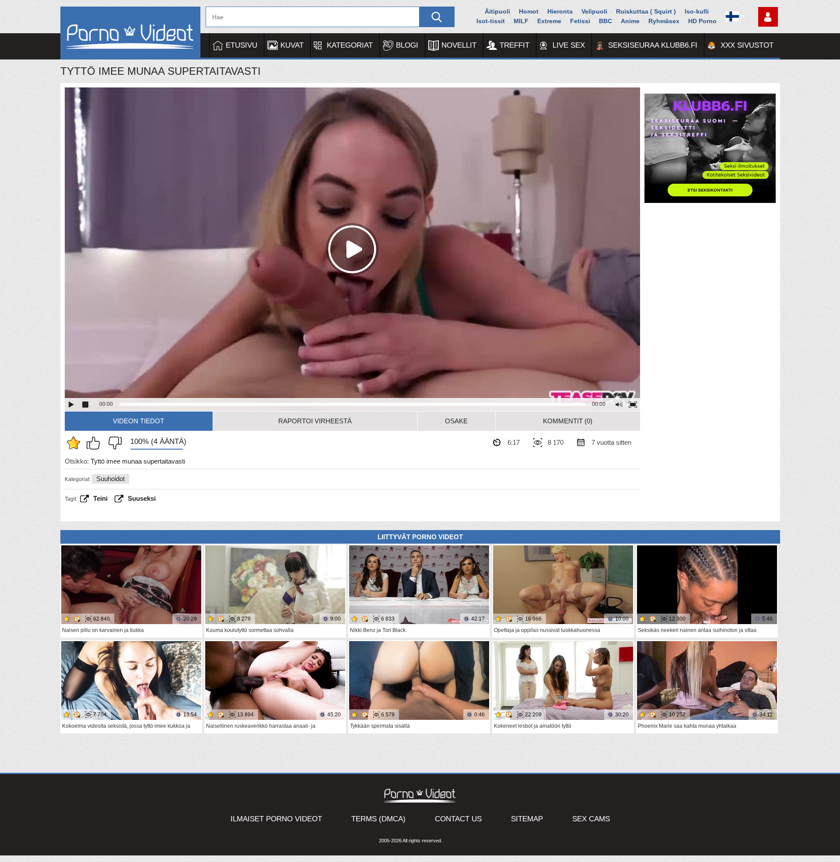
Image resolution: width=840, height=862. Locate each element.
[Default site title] (130, 33)
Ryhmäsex (663, 20)
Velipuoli (594, 11)
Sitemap (527, 819)
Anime (630, 20)
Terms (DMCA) (378, 819)
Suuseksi (142, 498)
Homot (529, 11)
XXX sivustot (747, 45)
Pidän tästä (95, 443)
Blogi (407, 45)
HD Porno (702, 20)
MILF (521, 20)
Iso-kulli (697, 11)
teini (100, 498)
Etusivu (241, 45)
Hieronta (560, 11)
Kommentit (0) (567, 421)
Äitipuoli (497, 11)
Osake (456, 421)
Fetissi (580, 20)
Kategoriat (350, 45)
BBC (605, 20)
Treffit (514, 45)
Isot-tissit (490, 20)
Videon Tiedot (138, 421)
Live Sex (569, 45)
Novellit (458, 45)
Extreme (549, 20)
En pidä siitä (113, 443)
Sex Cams (591, 819)
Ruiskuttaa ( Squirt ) (646, 11)
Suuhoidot (110, 478)
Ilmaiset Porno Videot (276, 819)
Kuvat (292, 45)
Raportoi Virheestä (315, 421)
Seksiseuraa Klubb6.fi (652, 45)
